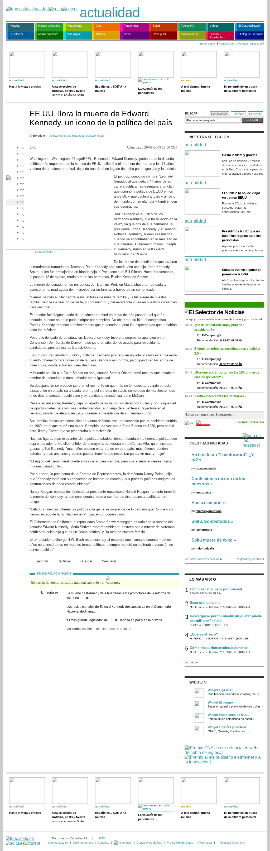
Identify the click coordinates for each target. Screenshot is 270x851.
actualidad (110, 12)
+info (20, 148)
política (53, 135)
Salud (156, 25)
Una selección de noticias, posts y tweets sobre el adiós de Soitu (68, 91)
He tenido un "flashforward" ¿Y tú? (222, 457)
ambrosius (203, 492)
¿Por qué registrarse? (250, 43)
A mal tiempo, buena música (195, 88)
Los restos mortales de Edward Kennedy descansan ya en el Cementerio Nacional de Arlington (118, 609)
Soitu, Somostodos (210, 521)
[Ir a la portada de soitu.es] (23, 840)
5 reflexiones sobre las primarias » (220, 396)
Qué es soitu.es (58, 842)
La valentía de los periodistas (150, 90)
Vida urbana (74, 25)
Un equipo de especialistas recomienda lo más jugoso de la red (223, 319)
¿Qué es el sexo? (204, 634)
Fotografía (187, 25)
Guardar (86, 561)
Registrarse (226, 43)
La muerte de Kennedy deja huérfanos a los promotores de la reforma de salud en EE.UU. (118, 595)
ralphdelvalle (205, 548)
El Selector (16, 34)
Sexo (127, 34)
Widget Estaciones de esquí (228, 715)
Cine (99, 25)
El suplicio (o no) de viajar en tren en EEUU (241, 195)
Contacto (103, 842)
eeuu (100, 135)
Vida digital (73, 34)
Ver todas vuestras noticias (202, 559)
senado (91, 135)
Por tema (238, 114)
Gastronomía (189, 34)
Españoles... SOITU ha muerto (110, 88)
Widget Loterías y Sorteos (227, 727)
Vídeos (214, 25)
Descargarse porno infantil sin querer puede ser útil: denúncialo (226, 618)
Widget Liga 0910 (220, 690)
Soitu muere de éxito (212, 540)
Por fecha (255, 114)
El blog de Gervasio (250, 34)
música (186, 80)
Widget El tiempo (220, 702)
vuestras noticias (208, 443)
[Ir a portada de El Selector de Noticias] (214, 312)
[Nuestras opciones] (123, 842)
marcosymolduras (208, 511)
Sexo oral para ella (205, 603)
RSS (102, 838)
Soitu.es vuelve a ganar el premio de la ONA (241, 272)
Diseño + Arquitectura (217, 35)
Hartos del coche (49, 25)
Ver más (190, 662)
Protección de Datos (180, 842)
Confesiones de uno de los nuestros (218, 481)
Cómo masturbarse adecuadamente (219, 648)
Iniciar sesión (207, 43)
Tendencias (131, 25)
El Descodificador (249, 25)
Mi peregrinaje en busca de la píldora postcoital (240, 88)
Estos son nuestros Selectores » (209, 415)
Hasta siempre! (206, 502)
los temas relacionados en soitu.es (98, 629)
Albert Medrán (230, 340)
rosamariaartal (206, 468)
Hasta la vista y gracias (25, 86)
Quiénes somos (83, 842)
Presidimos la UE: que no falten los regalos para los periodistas (241, 236)
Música (100, 34)
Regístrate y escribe (249, 559)
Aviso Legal (204, 842)
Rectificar (64, 561)
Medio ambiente (48, 34)
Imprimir (42, 561)
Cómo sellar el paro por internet (216, 589)
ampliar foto (44, 252)
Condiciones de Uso (149, 842)
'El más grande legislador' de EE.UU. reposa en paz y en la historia (114, 620)
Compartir (109, 561)
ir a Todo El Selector (250, 422)
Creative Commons (232, 842)
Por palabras (219, 114)
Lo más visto (202, 579)
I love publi (159, 34)
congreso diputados (72, 135)
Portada (14, 25)
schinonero (204, 529)
